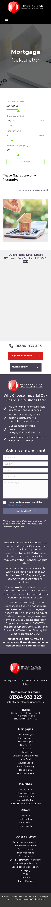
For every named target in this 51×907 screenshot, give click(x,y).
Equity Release (25, 881)
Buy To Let (25, 745)
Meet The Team (25, 819)
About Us (25, 815)
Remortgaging (25, 741)
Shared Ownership (25, 766)
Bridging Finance (25, 853)
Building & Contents (25, 800)
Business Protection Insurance (25, 803)
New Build (25, 759)
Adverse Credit (25, 763)
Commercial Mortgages (25, 845)
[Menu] (6, 19)
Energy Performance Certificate (26, 860)
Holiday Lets (25, 752)
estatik (44, 190)
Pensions (25, 877)
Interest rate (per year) (17, 145)
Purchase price (14, 101)
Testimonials (25, 826)
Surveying (25, 870)
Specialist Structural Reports (25, 867)
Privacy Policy (15, 505)
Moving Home (25, 738)
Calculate (25, 161)
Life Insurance (25, 789)
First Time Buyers (25, 734)
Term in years (13, 130)
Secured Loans (25, 849)
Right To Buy (25, 770)
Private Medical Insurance (25, 842)
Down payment (14, 116)
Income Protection (25, 796)
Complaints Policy (29, 680)
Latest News (25, 822)
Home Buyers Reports (25, 863)
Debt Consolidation (25, 773)
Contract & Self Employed (25, 755)
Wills (25, 874)
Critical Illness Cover (25, 793)
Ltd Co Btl (26, 748)
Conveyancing (25, 856)
